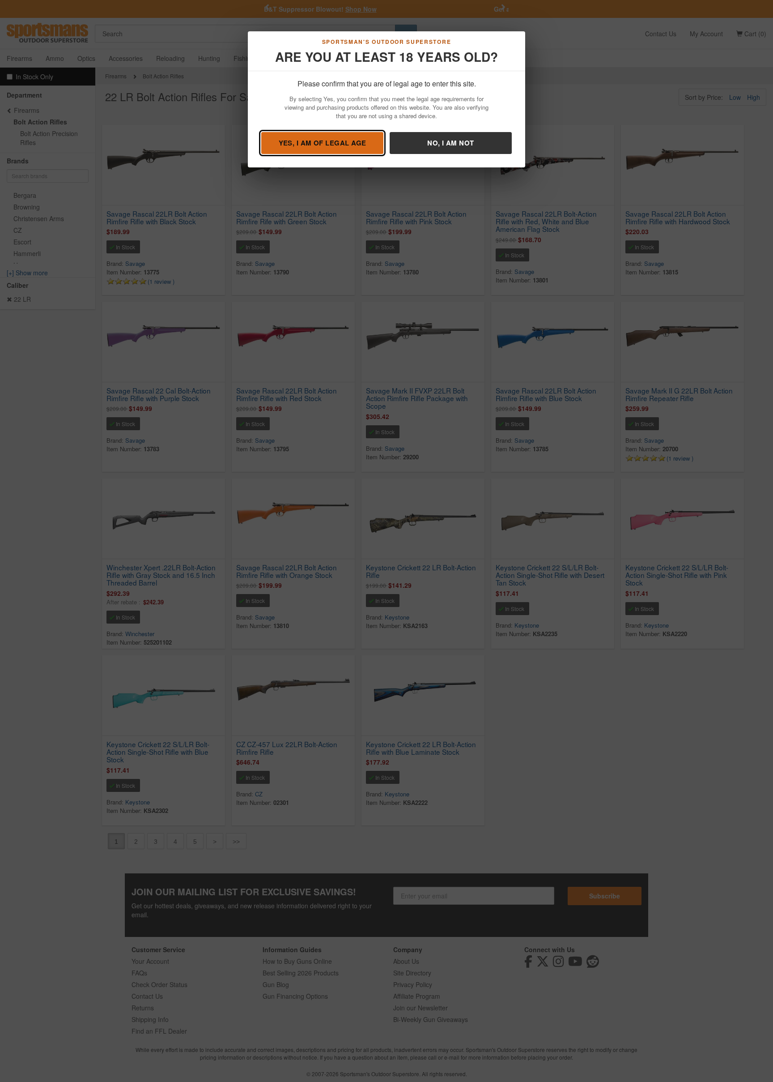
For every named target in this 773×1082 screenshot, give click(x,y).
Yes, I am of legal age (322, 143)
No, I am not (450, 143)
